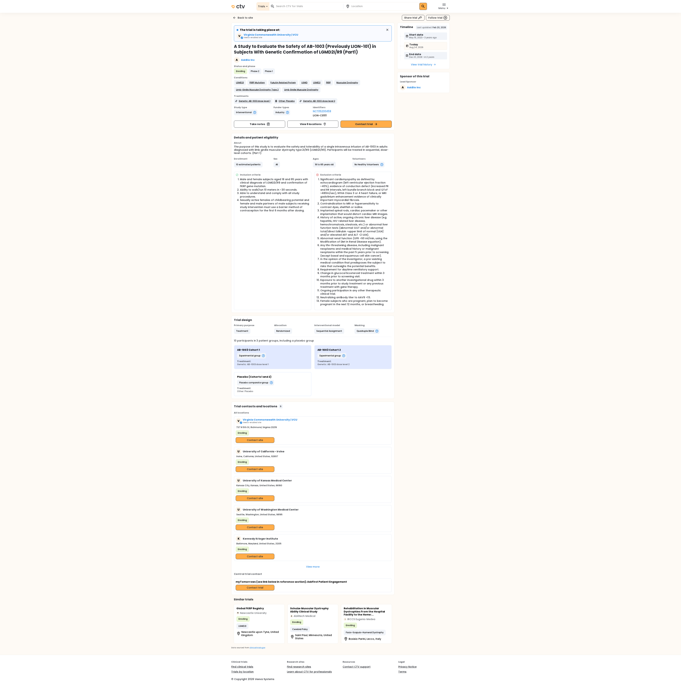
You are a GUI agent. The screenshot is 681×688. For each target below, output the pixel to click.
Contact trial (364, 124)
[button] (240, 82)
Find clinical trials (242, 666)
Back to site (245, 18)
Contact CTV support (356, 666)
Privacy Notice (407, 666)
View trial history (421, 64)
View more (313, 566)
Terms (402, 671)
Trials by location (242, 671)
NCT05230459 (322, 111)
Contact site (255, 440)
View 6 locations (311, 124)
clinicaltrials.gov (257, 647)
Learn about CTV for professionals (309, 671)
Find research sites (299, 666)
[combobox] (308, 6)
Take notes (257, 124)
